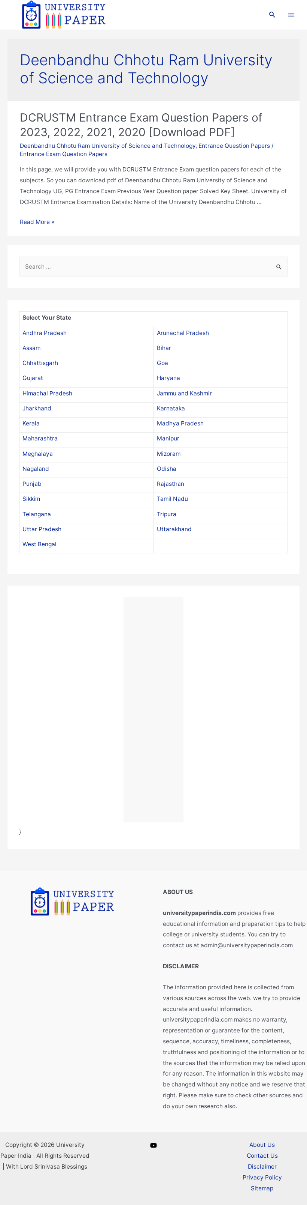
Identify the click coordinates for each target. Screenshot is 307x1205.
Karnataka (171, 408)
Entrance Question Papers (234, 145)
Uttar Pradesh (41, 529)
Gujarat (32, 378)
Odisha (166, 468)
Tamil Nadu (172, 498)
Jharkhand (36, 408)
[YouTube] (153, 1145)
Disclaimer (262, 1166)
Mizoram (168, 453)
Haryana (168, 378)
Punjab (32, 483)
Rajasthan (170, 483)
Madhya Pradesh (180, 423)
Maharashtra (40, 438)
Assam (31, 348)
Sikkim (31, 498)
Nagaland (35, 468)
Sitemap (262, 1188)
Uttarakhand (174, 529)
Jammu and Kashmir (184, 393)
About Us (262, 1144)
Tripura (166, 514)
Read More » (37, 221)
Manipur (168, 438)
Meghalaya (37, 453)
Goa (162, 363)
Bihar (164, 348)
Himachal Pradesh (47, 393)
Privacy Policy (262, 1177)
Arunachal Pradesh (183, 333)
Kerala (31, 423)
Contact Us (262, 1155)
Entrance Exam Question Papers (63, 154)
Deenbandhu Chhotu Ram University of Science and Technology (107, 145)
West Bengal (39, 544)
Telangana (36, 514)
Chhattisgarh (40, 363)
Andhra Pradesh (44, 333)
